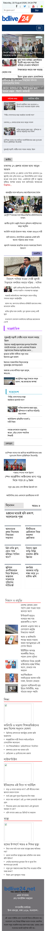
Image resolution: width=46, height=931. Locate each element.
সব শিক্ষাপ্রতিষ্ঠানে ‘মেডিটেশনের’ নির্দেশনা (22, 746)
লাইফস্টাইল (10, 759)
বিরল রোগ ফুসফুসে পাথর (15, 875)
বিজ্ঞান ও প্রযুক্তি (13, 600)
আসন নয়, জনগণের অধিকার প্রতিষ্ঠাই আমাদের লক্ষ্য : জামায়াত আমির (23, 305)
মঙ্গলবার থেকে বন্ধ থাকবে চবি (17, 749)
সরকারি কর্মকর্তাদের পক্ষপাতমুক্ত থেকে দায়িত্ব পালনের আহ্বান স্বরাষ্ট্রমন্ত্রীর (20, 297)
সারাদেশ (14, 392)
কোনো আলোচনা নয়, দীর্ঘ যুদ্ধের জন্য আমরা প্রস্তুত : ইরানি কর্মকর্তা (20, 90)
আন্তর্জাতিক (13, 329)
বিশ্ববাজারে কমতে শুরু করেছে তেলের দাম (22, 71)
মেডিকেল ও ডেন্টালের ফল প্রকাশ (18, 753)
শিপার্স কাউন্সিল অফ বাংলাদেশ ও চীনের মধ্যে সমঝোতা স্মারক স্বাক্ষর (22, 54)
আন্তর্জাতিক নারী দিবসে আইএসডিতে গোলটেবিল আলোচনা (19, 741)
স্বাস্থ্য (6, 819)
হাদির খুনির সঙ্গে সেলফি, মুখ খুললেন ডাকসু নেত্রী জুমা (21, 313)
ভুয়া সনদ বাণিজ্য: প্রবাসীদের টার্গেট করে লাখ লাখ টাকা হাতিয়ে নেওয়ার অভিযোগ (30, 62)
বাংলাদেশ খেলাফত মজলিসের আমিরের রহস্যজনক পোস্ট (22, 320)
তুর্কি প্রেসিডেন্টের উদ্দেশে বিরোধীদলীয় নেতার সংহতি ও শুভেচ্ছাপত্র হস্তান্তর (26, 289)
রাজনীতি (37, 253)
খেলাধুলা (9, 443)
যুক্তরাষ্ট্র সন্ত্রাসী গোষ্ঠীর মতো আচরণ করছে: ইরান (21, 339)
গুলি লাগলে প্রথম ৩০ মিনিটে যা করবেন (21, 812)
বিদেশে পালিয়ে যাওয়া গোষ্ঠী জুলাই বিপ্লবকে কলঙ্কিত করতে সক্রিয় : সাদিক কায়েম (23, 282)
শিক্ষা (6, 699)
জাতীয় (8, 159)
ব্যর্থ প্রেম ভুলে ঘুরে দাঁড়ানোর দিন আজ (20, 796)
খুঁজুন (37, 10)
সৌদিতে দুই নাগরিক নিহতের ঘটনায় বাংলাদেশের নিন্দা (20, 81)
